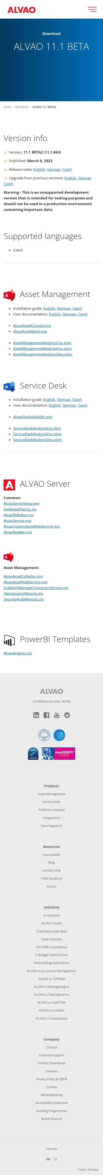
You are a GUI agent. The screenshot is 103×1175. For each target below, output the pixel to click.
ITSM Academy (51, 878)
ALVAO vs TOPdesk (51, 979)
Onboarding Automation (51, 963)
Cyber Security (51, 939)
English (39, 169)
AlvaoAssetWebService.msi (25, 582)
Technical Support (51, 1055)
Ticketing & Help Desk (51, 931)
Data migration (51, 826)
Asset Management (51, 794)
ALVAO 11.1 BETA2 (44, 107)
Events (51, 886)
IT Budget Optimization (51, 955)
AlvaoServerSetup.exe (21, 503)
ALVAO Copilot (51, 923)
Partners (52, 1071)
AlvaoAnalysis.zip (18, 653)
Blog (51, 862)
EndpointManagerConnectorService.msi (36, 587)
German (54, 169)
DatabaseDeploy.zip (20, 509)
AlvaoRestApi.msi (18, 532)
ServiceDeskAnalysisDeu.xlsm (37, 439)
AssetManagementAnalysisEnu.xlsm (42, 348)
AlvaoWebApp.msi (19, 514)
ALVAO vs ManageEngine (51, 986)
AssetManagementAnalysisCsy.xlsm (42, 342)
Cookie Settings (88, 1169)
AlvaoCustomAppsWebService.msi (32, 526)
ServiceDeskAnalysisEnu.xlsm (37, 433)
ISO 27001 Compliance (51, 947)
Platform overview (52, 810)
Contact (51, 1047)
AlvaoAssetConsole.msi (32, 325)
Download (21, 107)
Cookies (51, 1087)
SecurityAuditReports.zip (24, 599)
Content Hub (51, 870)
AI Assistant (51, 915)
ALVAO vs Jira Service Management (51, 971)
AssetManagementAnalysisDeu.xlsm (42, 354)
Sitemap (51, 1149)
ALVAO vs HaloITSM (51, 1002)
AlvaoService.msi (17, 520)
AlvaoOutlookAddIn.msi (32, 416)
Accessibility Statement (51, 1103)
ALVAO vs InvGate (51, 1010)
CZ (55, 1159)
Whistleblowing (52, 1095)
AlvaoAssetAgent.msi (30, 331)
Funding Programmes (51, 1111)
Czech (67, 169)
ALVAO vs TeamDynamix (51, 994)
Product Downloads (51, 1063)
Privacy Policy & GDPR (51, 1079)
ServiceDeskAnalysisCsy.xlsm (37, 428)
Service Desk (51, 802)
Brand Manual (51, 1119)
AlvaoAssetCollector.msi (23, 576)
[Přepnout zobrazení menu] (94, 9)
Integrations (51, 818)
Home (7, 107)
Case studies (51, 854)
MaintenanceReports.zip (23, 593)
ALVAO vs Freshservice (51, 1018)
